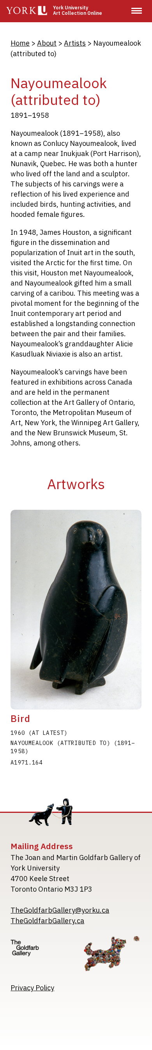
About (47, 43)
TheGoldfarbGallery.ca (47, 920)
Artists (75, 43)
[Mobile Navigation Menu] (136, 11)
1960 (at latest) (39, 732)
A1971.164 (26, 762)
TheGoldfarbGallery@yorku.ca (60, 910)
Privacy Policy (32, 987)
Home (20, 43)
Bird (20, 718)
